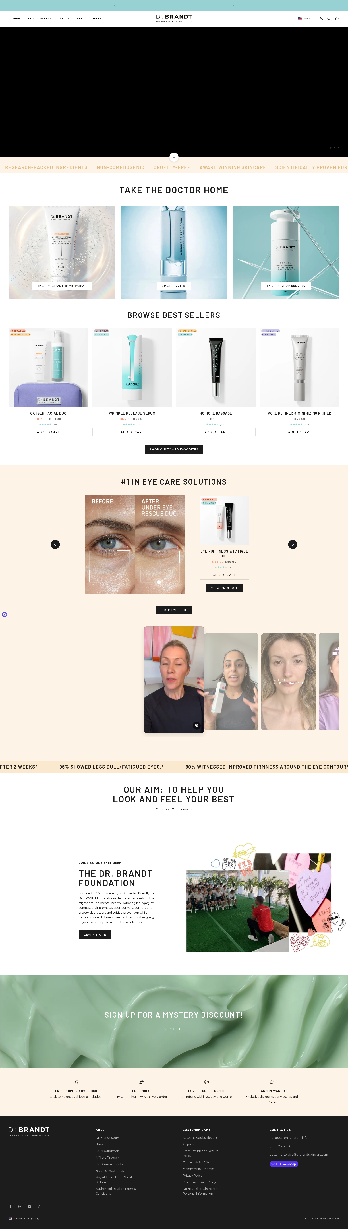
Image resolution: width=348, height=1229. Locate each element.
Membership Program (198, 1169)
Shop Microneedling (286, 285)
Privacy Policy (192, 1175)
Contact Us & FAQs (196, 1162)
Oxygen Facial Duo (48, 413)
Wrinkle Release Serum (132, 413)
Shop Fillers (174, 285)
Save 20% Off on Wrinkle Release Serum (174, 7)
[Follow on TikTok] (39, 1206)
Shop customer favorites (174, 449)
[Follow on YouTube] (29, 1206)
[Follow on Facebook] (10, 1206)
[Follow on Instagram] (20, 1206)
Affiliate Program (108, 1157)
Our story (163, 809)
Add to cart (48, 432)
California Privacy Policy (199, 1182)
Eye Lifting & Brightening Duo (224, 553)
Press (99, 1144)
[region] (174, 92)
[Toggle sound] (197, 726)
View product (224, 588)
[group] (174, 92)
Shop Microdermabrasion (62, 285)
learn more (95, 934)
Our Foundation (107, 1151)
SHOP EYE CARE (174, 610)
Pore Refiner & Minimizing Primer (299, 413)
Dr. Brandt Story (107, 1137)
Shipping (189, 1144)
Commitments (182, 809)
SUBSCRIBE (174, 1029)
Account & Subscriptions (200, 1137)
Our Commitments (109, 1164)
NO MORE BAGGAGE (216, 413)
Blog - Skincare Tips (110, 1170)
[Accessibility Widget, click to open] (4, 614)
